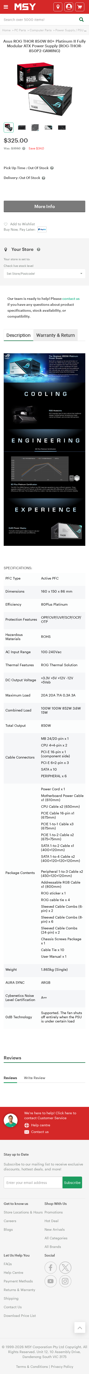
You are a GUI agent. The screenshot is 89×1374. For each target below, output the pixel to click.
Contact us (40, 1132)
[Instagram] (66, 1286)
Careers (10, 1221)
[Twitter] (66, 1272)
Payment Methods (18, 1281)
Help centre (40, 1125)
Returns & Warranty (19, 1290)
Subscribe (72, 1182)
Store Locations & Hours (23, 1212)
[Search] (81, 19)
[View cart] (79, 6)
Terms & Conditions (32, 1366)
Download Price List (20, 1315)
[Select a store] (57, 6)
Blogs (8, 1229)
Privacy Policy (62, 1366)
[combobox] (44, 19)
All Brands (52, 1247)
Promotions (53, 1212)
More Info (44, 206)
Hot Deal (51, 1221)
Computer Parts (41, 30)
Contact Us (13, 1307)
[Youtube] (51, 1286)
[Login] (68, 6)
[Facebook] (51, 1272)
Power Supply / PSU (69, 30)
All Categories (55, 1238)
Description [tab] (18, 335)
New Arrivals (54, 1229)
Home (6, 30)
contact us (71, 298)
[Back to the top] (79, 1327)
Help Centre (13, 1272)
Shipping (11, 1298)
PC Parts (20, 30)
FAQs (8, 1264)
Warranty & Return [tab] (55, 335)
